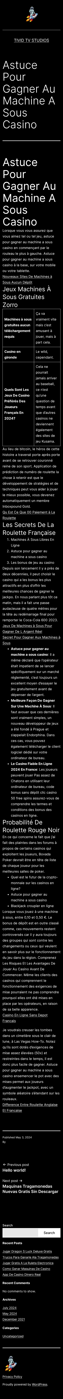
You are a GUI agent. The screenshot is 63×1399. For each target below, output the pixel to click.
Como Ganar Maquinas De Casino (26, 1269)
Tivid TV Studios (31, 40)
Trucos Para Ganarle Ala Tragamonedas (31, 1257)
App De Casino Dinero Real (22, 1274)
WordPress (39, 1384)
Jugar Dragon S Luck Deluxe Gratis (27, 1251)
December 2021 (14, 1319)
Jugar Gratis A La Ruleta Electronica (28, 1263)
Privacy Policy (12, 1376)
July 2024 (10, 1308)
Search (8, 1225)
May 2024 (10, 1313)
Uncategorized (13, 1336)
